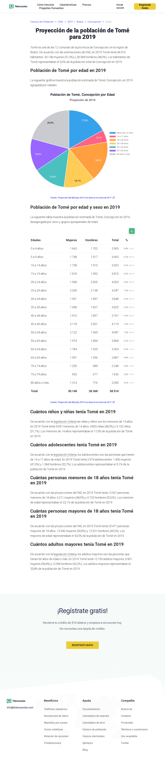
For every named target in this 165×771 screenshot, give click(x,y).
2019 (70, 21)
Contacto (126, 715)
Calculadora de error (93, 722)
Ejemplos (87, 743)
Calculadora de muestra (95, 715)
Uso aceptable (129, 736)
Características (68, 4)
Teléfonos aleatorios (55, 709)
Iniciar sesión (120, 6)
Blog (85, 749)
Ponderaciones (52, 743)
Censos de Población (42, 21)
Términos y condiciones (134, 729)
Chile (60, 21)
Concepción (94, 21)
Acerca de (126, 709)
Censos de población (94, 729)
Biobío (80, 21)
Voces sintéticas (53, 729)
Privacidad (127, 722)
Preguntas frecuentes (51, 8)
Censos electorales (93, 736)
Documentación (91, 709)
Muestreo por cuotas (56, 722)
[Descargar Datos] (132, 231)
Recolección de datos (56, 715)
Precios (86, 4)
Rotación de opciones (56, 736)
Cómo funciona (45, 4)
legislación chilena (64, 421)
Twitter (125, 743)
